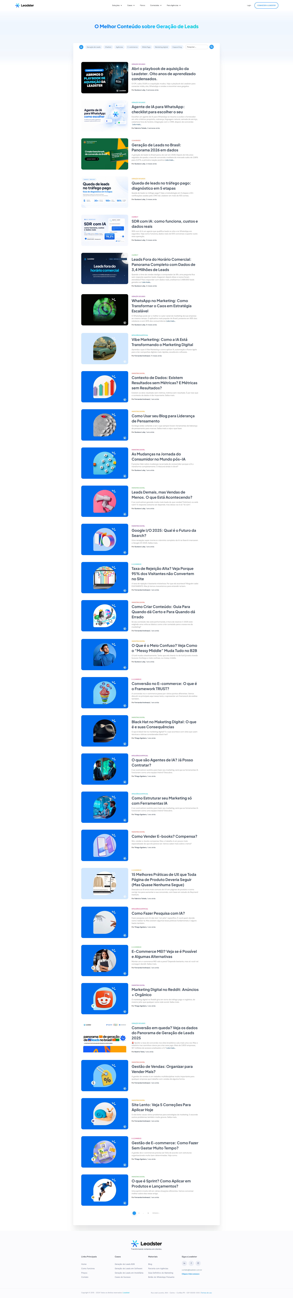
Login (249, 5)
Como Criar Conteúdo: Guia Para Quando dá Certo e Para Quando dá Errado (163, 611)
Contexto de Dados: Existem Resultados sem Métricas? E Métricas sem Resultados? (164, 382)
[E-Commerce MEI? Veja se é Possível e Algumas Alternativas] (104, 960)
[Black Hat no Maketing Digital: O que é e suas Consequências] (104, 730)
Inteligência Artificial (140, 335)
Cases (129, 5)
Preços (84, 1273)
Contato (84, 1277)
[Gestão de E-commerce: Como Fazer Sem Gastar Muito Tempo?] (104, 1151)
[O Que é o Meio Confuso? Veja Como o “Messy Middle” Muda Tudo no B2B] (104, 654)
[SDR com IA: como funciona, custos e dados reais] (104, 230)
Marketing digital (161, 47)
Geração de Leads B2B (125, 1264)
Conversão (136, 140)
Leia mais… (136, 124)
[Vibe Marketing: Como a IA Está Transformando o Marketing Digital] (104, 348)
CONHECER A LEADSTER (266, 5)
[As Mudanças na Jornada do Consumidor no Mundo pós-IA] (104, 463)
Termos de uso (206, 1293)
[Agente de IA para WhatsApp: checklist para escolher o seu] (104, 115)
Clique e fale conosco (190, 1274)
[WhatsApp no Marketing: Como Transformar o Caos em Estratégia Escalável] (104, 309)
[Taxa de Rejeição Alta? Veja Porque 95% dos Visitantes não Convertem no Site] (104, 577)
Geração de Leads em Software (128, 1268)
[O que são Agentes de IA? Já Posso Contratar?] (104, 769)
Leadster (126, 1293)
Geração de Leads (93, 47)
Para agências (172, 5)
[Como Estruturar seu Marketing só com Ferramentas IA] (104, 807)
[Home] (63, 5)
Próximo (155, 1213)
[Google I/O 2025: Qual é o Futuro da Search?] (104, 539)
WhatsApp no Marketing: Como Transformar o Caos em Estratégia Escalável (162, 305)
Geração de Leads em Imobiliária (129, 1273)
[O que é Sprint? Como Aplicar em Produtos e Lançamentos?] (104, 1190)
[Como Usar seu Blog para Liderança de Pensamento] (104, 424)
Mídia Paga (146, 47)
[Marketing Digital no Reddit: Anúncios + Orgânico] (104, 998)
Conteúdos (154, 5)
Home (83, 1264)
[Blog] (81, 47)
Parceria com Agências (158, 1268)
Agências (119, 47)
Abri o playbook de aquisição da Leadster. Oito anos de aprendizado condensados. (164, 73)
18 (148, 1213)
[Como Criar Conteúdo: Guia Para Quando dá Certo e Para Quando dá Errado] (104, 615)
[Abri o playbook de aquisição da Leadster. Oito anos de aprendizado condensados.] (104, 77)
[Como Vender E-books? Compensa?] (104, 845)
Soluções (116, 5)
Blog (150, 1264)
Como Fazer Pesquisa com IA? (158, 913)
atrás (152, 90)
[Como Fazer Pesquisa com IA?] (104, 922)
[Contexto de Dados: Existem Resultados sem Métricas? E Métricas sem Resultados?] (104, 386)
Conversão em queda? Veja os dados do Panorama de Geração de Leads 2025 (165, 1032)
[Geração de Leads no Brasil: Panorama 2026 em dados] (104, 154)
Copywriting (177, 47)
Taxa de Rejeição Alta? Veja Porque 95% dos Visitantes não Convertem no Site (163, 573)
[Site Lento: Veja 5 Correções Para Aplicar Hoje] (104, 1113)
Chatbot (108, 47)
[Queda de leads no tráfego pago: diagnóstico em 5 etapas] (104, 192)
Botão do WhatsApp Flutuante (161, 1277)
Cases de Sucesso (123, 1277)
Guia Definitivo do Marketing (160, 1273)
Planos (142, 5)
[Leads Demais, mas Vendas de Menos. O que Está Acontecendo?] (104, 501)
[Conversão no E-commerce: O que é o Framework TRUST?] (104, 692)
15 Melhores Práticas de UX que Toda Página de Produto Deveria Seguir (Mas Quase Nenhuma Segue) (164, 879)
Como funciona (88, 1268)
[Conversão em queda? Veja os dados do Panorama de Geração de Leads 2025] (104, 1036)
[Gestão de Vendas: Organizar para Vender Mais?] (104, 1075)
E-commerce (133, 47)
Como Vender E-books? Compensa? (164, 836)
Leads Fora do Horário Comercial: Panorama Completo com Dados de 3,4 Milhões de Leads (163, 264)
